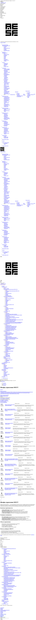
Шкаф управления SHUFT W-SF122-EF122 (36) (9, 441)
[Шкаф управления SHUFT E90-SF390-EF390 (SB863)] (2, 404)
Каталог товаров (6, 288)
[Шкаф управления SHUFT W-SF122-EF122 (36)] (2, 440)
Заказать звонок (2, 284)
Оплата (1, 613)
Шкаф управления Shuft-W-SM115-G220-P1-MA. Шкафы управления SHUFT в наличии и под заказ (11, 460)
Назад (5, 287)
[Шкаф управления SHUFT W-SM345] (2, 445)
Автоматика (7, 313)
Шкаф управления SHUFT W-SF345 (8, 428)
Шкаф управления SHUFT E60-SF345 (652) (9, 432)
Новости (1, 608)
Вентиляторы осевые (16, 393)
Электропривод (8, 353)
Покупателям (6, 371)
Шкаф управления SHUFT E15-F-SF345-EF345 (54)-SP (10, 419)
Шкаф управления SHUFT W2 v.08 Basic (9, 437)
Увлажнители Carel (8, 325)
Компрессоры (8, 341)
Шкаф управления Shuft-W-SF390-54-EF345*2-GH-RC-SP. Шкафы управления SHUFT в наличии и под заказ (11, 465)
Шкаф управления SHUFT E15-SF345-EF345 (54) (9, 455)
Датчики (7, 307)
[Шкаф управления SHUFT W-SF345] (2, 427)
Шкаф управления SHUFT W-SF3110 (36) (9, 423)
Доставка (1, 612)
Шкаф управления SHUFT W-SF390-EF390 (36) (9, 415)
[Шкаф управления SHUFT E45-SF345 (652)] (2, 473)
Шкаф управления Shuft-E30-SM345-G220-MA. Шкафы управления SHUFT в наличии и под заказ (11, 479)
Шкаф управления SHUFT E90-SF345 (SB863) (9, 470)
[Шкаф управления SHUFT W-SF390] (2, 449)
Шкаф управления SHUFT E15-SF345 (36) (9, 484)
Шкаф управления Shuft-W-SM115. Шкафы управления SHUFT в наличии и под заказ (11, 410)
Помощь (1, 611)
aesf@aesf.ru (3, 381)
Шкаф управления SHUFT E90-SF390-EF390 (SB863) (10, 405)
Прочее (12, 393)
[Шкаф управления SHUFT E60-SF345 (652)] (2, 431)
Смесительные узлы (8, 393)
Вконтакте (4, 384)
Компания (5, 365)
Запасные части (20, 392)
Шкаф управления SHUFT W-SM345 (8, 446)
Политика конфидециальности (5, 610)
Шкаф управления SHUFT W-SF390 (8, 450)
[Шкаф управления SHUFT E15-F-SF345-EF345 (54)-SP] (2, 418)
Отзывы (1, 609)
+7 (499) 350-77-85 (3, 2)
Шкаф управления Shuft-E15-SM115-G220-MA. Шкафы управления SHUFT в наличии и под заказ (11, 489)
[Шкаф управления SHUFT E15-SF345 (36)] (2, 483)
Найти (1, 619)
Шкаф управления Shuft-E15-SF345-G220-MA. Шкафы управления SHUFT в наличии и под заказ (11, 494)
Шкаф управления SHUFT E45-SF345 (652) (9, 474)
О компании (2, 607)
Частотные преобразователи (10, 298)
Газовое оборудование (9, 359)
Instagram (4, 385)
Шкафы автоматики (9, 332)
